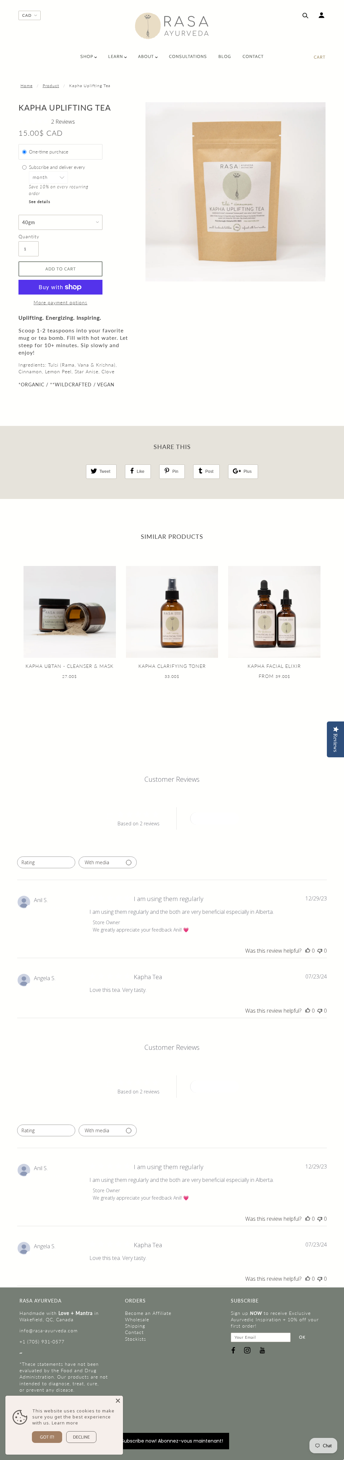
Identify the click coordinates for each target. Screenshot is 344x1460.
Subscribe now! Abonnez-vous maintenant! (172, 1441)
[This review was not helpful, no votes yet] (319, 950)
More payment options (60, 302)
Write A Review (214, 818)
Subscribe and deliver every (57, 167)
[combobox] (46, 862)
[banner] (172, 26)
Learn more (65, 1423)
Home (26, 85)
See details (39, 201)
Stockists (135, 1339)
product (51, 85)
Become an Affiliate (148, 1313)
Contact (134, 1332)
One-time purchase (48, 152)
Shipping (135, 1326)
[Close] (118, 1400)
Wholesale (137, 1319)
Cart (320, 57)
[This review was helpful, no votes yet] (307, 950)
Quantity (28, 236)
